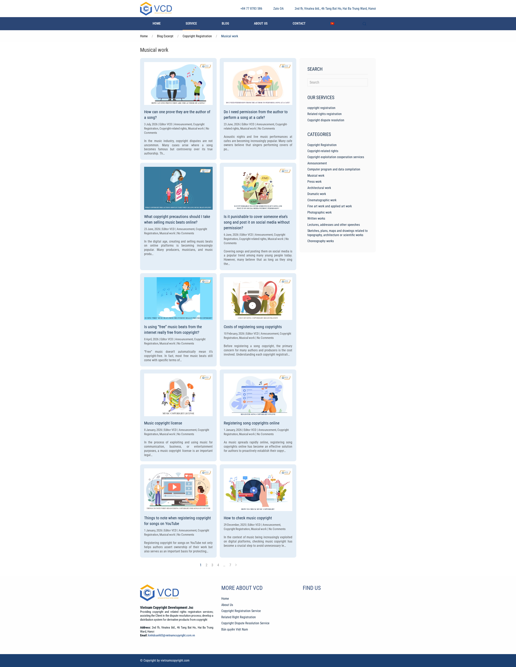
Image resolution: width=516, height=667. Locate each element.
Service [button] (191, 23)
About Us (261, 23)
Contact (299, 23)
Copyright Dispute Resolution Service (245, 623)
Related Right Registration (238, 617)
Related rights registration (324, 114)
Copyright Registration (322, 145)
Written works (316, 218)
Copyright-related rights (322, 151)
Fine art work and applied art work (329, 206)
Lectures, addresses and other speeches (333, 225)
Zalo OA (278, 8)
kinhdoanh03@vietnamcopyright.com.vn (171, 635)
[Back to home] (156, 9)
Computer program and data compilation (333, 169)
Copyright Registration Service (241, 611)
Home (157, 23)
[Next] (236, 565)
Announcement (317, 163)
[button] (364, 23)
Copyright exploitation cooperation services (335, 157)
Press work (314, 182)
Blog (225, 23)
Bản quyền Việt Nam (234, 629)
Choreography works (320, 241)
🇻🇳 (332, 23)
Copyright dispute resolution (325, 120)
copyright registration (321, 108)
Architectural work (319, 188)
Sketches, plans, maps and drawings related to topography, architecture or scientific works (337, 233)
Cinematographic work (321, 200)
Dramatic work (316, 194)
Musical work (315, 175)
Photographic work (319, 212)
